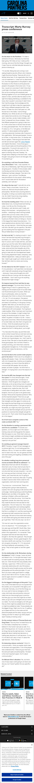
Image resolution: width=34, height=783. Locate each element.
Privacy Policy (15, 766)
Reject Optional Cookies (17, 774)
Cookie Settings (17, 769)
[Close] (32, 745)
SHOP (24, 13)
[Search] (28, 13)
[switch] (19, 13)
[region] (17, 762)
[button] (17, 45)
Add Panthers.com (13, 716)
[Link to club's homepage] (3, 12)
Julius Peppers (25, 142)
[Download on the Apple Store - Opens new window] (10, 740)
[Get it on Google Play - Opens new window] (22, 741)
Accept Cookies (17, 779)
